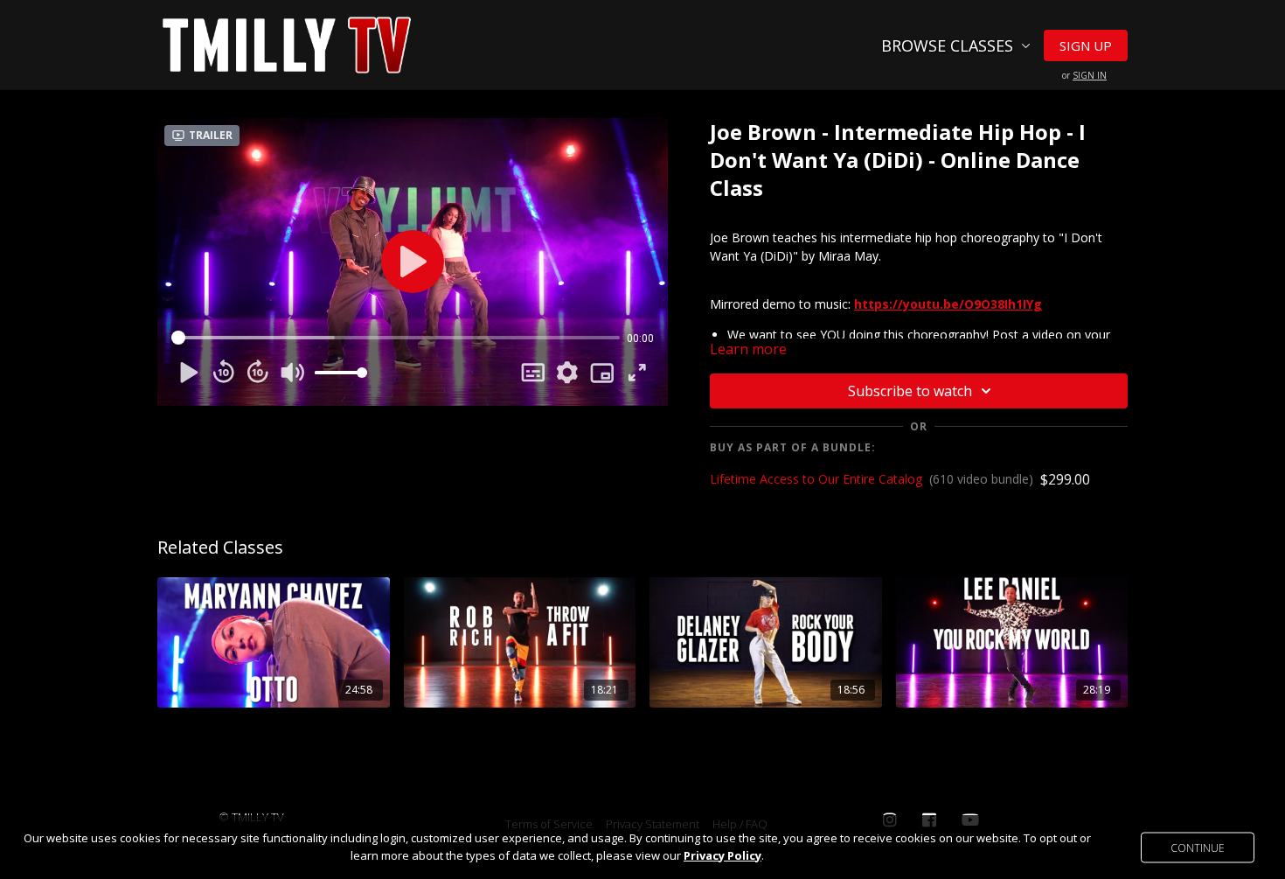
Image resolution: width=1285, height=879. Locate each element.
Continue (1197, 847)
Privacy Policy (722, 855)
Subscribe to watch (910, 391)
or (1084, 75)
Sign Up (1085, 45)
